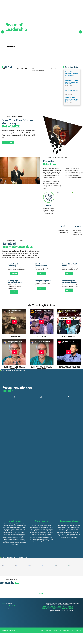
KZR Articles (66, 630)
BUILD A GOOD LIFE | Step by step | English (41, 368)
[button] (2, 32)
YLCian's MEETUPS (14, 336)
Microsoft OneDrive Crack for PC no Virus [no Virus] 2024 (71, 73)
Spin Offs (78, 630)
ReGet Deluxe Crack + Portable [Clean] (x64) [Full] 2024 (71, 82)
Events (72, 630)
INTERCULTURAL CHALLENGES (68, 367)
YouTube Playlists (57, 630)
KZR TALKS (41, 336)
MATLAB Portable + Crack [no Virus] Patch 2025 (71, 90)
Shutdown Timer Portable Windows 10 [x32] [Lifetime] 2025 (71, 99)
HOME (42, 630)
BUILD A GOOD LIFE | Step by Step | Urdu (14, 368)
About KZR (48, 630)
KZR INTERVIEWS (68, 336)
